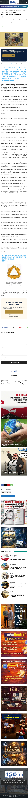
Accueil (2, 10)
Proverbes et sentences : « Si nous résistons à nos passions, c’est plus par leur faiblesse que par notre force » (18, 594)
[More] (2, 29)
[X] (5, 485)
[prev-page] (2, 478)
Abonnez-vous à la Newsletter (8, 496)
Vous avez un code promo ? (7, 59)
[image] (14, 512)
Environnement (5, 441)
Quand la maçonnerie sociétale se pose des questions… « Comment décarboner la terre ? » (13, 444)
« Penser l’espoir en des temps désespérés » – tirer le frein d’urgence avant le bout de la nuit (14, 416)
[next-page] (4, 478)
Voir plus (13, 600)
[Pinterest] (8, 485)
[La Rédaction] (2, 17)
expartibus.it (11, 63)
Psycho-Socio (12, 582)
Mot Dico (11, 591)
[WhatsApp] (11, 485)
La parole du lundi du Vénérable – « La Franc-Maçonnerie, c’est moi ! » (14, 473)
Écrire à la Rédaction (6, 492)
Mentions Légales (13, 782)
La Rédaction (14, 375)
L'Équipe (13, 780)
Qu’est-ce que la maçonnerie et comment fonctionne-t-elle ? (6, 382)
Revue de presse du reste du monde (18, 10)
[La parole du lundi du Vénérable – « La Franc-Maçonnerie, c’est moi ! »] (14, 462)
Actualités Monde (8, 10)
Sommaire (18, 780)
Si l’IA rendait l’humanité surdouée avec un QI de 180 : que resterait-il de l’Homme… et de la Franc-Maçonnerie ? (18, 585)
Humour (4, 470)
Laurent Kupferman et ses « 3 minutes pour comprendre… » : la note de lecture (21, 383)
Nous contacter (6, 780)
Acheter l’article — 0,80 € (9, 55)
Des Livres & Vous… (13, 555)
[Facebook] (2, 485)
